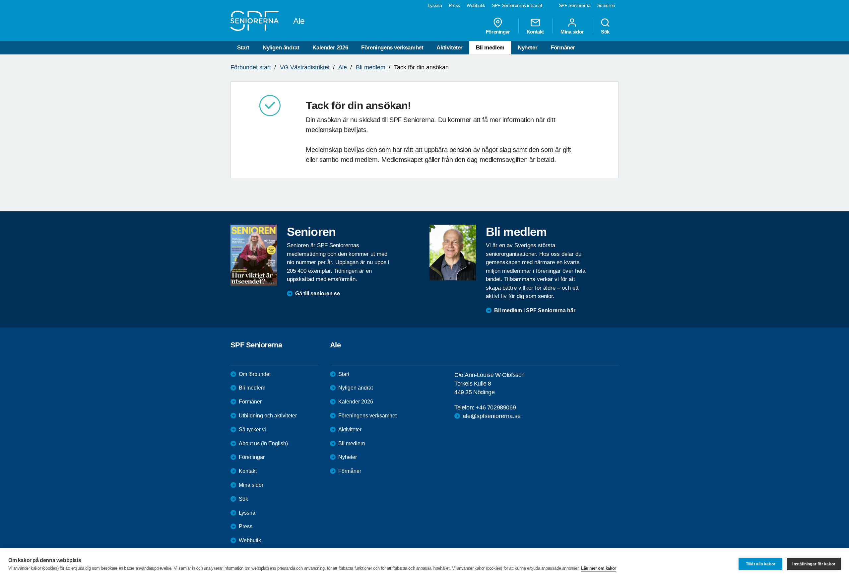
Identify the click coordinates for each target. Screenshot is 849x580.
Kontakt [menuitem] (535, 31)
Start (243, 47)
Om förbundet (255, 374)
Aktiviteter (449, 47)
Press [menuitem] (454, 5)
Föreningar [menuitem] (498, 31)
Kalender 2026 (330, 47)
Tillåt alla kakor (760, 564)
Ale (342, 67)
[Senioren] (253, 255)
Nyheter (527, 47)
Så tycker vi (252, 429)
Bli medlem (490, 47)
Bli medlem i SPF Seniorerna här (534, 310)
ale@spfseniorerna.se (492, 416)
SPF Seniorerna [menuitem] (575, 5)
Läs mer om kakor (598, 568)
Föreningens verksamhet (392, 47)
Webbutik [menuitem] (476, 5)
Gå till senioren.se (317, 293)
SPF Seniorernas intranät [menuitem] (517, 5)
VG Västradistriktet (305, 67)
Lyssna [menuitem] (435, 5)
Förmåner (563, 47)
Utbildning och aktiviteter (268, 415)
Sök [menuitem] (605, 31)
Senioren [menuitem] (606, 5)
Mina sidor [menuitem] (572, 31)
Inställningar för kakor (813, 564)
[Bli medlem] (452, 252)
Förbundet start (250, 67)
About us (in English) (263, 443)
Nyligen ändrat (281, 47)
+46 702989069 (496, 407)
